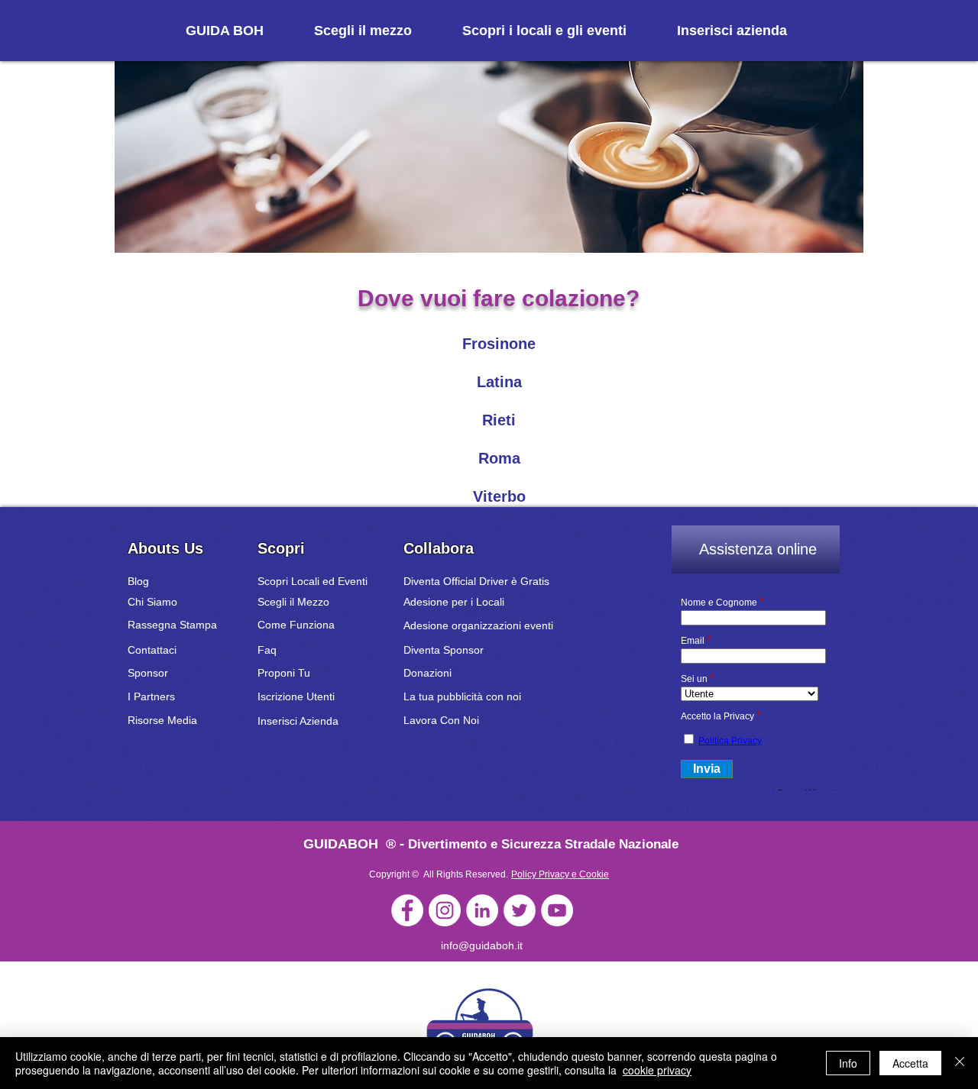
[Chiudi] (959, 1063)
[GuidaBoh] (407, 910)
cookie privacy (657, 1070)
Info (848, 1063)
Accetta (910, 1063)
